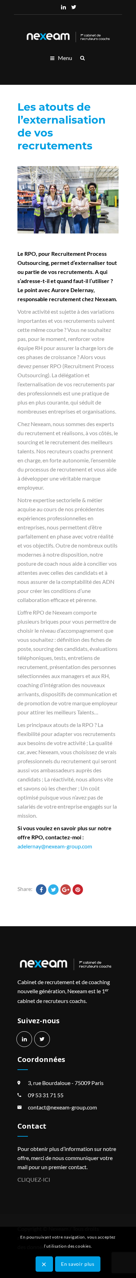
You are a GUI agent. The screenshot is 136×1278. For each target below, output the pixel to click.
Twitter (74, 7)
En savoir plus (78, 1264)
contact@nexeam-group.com (62, 1107)
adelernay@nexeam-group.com (54, 846)
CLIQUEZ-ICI (33, 1179)
